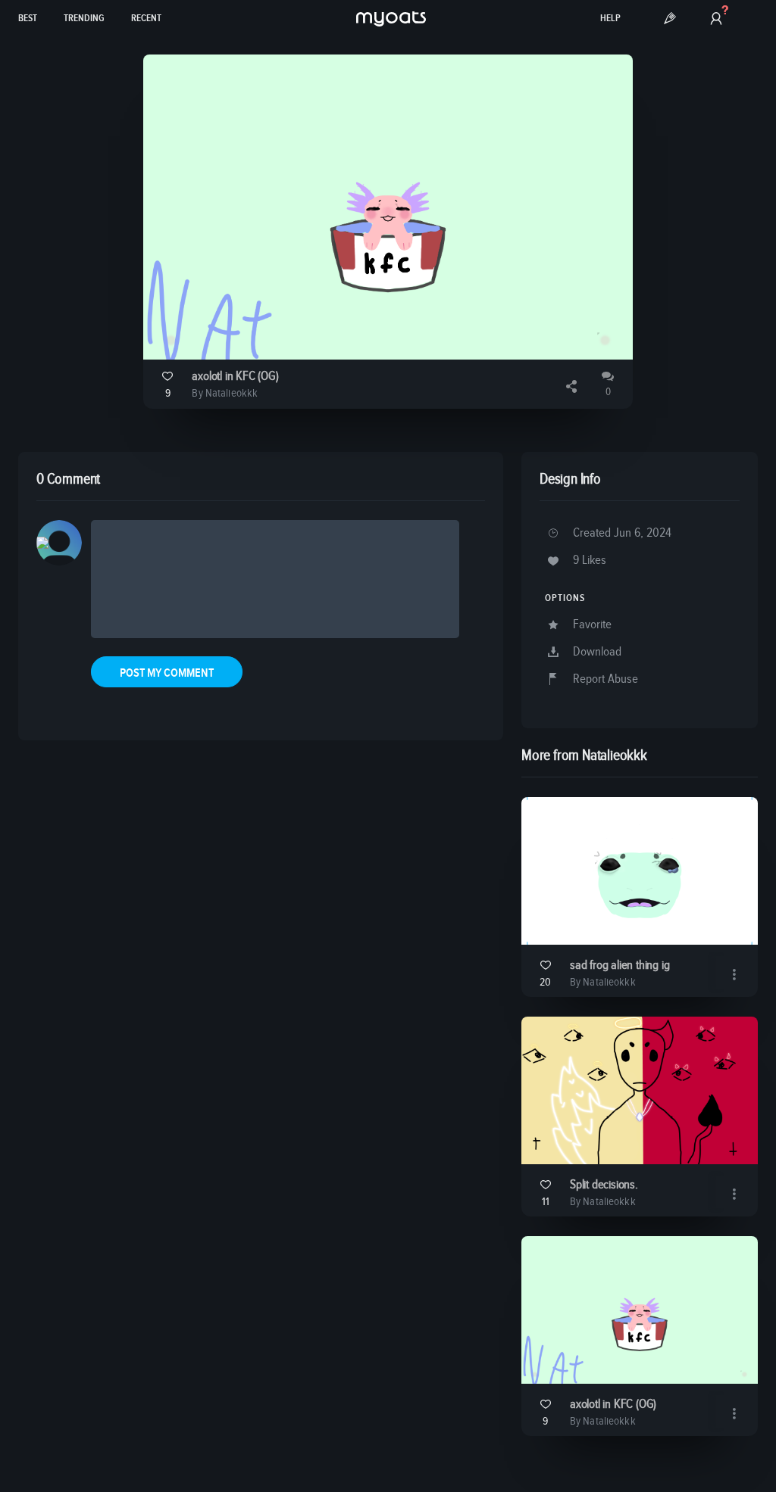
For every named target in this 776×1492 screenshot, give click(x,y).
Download (597, 652)
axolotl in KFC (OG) (235, 376)
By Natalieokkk (225, 393)
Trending (84, 18)
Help (610, 18)
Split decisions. (604, 1185)
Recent (146, 18)
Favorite (592, 624)
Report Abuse (605, 679)
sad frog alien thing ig (619, 965)
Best (27, 18)
